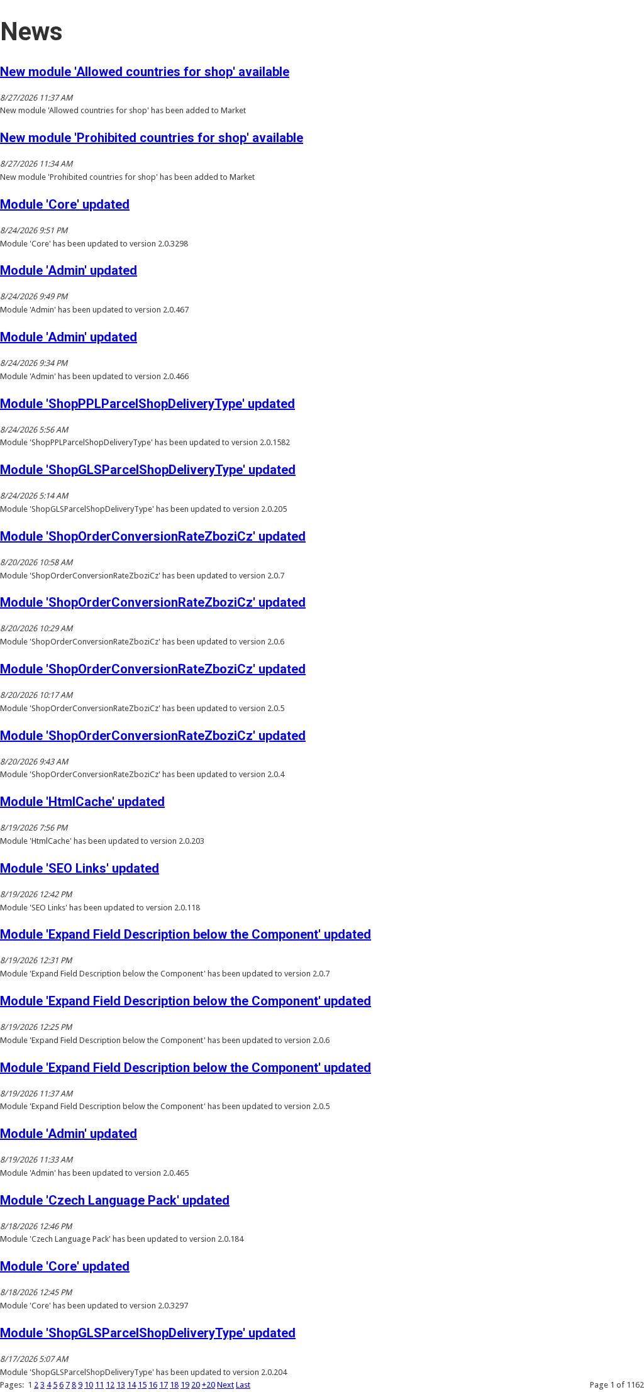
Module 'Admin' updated (68, 270)
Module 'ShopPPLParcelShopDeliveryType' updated (147, 403)
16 (152, 1384)
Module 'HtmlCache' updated (82, 801)
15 (142, 1384)
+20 (208, 1384)
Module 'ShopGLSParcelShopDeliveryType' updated (148, 469)
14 (131, 1384)
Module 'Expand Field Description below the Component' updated (185, 934)
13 (120, 1384)
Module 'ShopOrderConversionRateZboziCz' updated (153, 536)
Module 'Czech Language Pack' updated (115, 1200)
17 (163, 1384)
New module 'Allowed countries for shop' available (144, 71)
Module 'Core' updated (65, 204)
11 (99, 1384)
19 (184, 1384)
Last (243, 1384)
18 (174, 1384)
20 (195, 1384)
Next (225, 1384)
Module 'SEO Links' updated (79, 868)
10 (88, 1384)
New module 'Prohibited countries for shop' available (151, 137)
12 (110, 1384)
